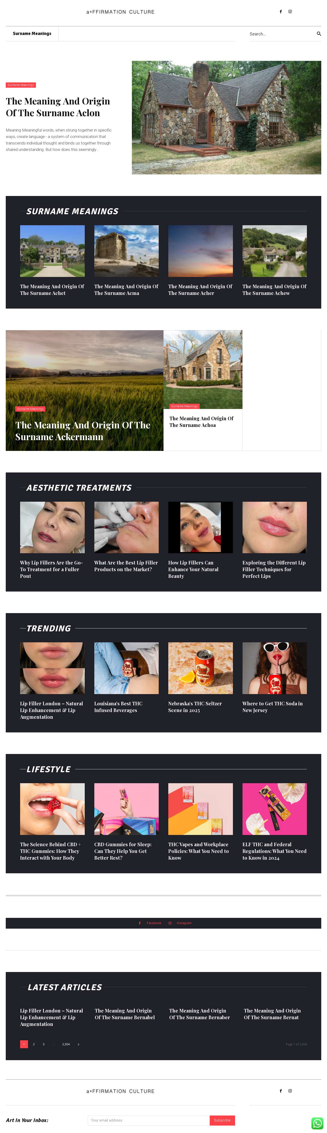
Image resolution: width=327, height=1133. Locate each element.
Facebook (154, 923)
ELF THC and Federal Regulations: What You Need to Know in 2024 (274, 851)
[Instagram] (290, 11)
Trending (48, 628)
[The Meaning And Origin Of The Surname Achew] (274, 251)
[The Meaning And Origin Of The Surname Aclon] (226, 117)
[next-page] (78, 1044)
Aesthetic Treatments (78, 487)
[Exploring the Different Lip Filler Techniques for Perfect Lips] (274, 527)
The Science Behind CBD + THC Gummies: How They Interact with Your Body (50, 851)
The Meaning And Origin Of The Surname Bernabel (125, 1013)
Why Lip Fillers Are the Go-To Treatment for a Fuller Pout (51, 569)
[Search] (319, 33)
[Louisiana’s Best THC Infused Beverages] (126, 668)
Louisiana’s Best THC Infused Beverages (118, 706)
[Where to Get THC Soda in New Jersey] (274, 668)
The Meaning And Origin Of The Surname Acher (200, 289)
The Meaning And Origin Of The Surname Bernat (272, 1013)
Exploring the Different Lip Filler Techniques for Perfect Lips (274, 569)
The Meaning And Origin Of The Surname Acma (126, 289)
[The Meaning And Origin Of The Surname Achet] (52, 251)
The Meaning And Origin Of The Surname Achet (52, 289)
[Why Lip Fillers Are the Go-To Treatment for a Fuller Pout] (52, 527)
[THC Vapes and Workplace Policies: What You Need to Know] (200, 809)
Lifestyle (48, 769)
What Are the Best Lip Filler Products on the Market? (126, 565)
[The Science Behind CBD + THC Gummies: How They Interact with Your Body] (52, 809)
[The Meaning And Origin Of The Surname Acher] (200, 251)
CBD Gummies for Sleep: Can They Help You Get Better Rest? (123, 851)
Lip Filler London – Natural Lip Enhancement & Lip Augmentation (51, 710)
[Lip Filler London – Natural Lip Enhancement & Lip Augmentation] (52, 668)
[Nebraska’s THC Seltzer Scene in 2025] (200, 668)
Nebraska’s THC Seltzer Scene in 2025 (195, 706)
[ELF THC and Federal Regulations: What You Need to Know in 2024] (274, 809)
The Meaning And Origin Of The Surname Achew (274, 289)
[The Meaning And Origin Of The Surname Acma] (126, 251)
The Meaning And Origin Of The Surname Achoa (201, 421)
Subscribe (222, 1120)
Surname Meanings (21, 85)
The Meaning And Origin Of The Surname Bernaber (199, 1013)
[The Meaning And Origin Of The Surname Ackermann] (85, 390)
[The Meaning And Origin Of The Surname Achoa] (203, 369)
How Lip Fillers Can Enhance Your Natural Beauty (193, 569)
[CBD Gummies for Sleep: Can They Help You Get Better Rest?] (126, 809)
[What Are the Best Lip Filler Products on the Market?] (126, 527)
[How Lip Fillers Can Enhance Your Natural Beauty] (200, 527)
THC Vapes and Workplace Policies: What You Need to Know (198, 851)
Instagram (184, 923)
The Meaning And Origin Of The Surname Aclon (58, 107)
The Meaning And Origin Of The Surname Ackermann (82, 431)
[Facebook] (280, 11)
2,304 (66, 1044)
